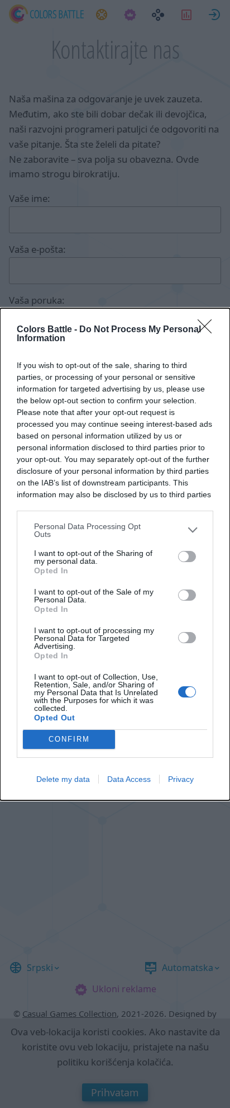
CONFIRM (69, 739)
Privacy (181, 779)
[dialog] (115, 554)
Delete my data (63, 779)
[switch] (187, 556)
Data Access (129, 779)
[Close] (208, 330)
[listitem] (115, 530)
